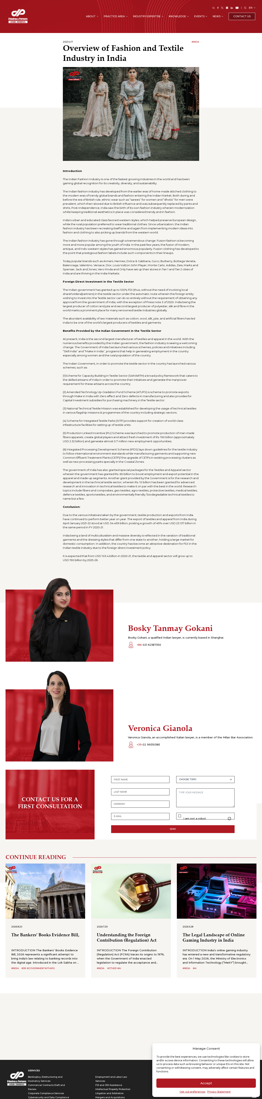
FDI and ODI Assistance (108, 1085)
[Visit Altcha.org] (229, 818)
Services (34, 1070)
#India (195, 42)
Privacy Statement (219, 1091)
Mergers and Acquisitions (110, 1097)
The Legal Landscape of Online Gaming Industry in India (214, 938)
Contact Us (242, 16)
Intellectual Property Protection (112, 1089)
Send (173, 829)
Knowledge (177, 16)
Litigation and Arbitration (109, 1093)
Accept (206, 1083)
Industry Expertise (147, 16)
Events (199, 16)
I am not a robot (194, 818)
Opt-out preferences (192, 1091)
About (91, 16)
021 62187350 (149, 644)
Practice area (114, 16)
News (216, 16)
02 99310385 (148, 744)
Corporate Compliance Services (46, 1093)
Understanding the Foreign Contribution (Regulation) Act (126, 938)
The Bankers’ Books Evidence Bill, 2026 (45, 935)
